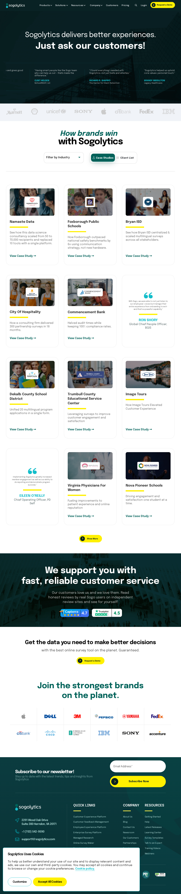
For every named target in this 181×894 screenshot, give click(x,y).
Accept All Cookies (50, 882)
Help (147, 822)
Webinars (149, 854)
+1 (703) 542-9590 (33, 831)
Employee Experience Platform (89, 827)
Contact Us (129, 827)
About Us (127, 817)
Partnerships (129, 843)
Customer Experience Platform (89, 817)
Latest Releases (153, 827)
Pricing (125, 5)
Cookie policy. (85, 868)
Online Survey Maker (83, 843)
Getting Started (153, 817)
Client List (127, 158)
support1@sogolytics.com (38, 839)
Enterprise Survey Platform (87, 832)
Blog (125, 822)
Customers (112, 5)
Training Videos (152, 848)
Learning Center (153, 832)
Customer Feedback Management (91, 822)
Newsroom (128, 832)
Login (144, 5)
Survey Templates (154, 838)
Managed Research (83, 838)
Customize (20, 882)
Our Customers (131, 838)
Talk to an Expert (153, 843)
